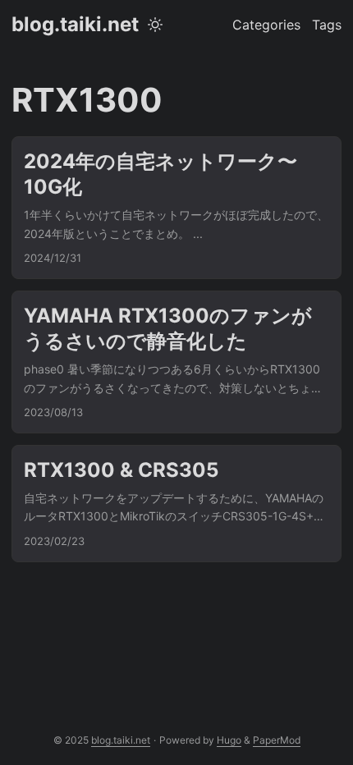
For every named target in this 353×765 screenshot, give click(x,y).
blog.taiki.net (75, 24)
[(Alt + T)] (155, 24)
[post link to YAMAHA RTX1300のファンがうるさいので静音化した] (176, 362)
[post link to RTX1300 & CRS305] (176, 503)
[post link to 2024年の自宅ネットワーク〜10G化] (176, 207)
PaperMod (276, 740)
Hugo (229, 740)
